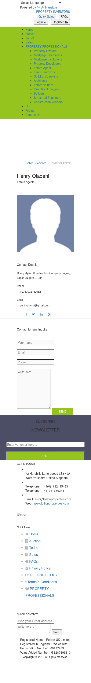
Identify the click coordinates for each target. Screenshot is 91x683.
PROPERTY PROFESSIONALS (46, 46)
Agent (41, 163)
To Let (29, 38)
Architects (40, 80)
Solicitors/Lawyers (46, 76)
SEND (62, 411)
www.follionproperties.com (51, 503)
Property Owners (45, 51)
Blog (28, 106)
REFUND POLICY (43, 574)
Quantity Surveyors (46, 89)
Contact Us (32, 114)
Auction (30, 34)
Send (45, 456)
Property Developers (47, 63)
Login (40, 22)
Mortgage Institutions (48, 59)
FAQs (64, 16)
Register (59, 22)
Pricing (29, 110)
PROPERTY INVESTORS (53, 11)
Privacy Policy (39, 568)
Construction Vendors (48, 102)
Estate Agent (42, 68)
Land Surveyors (44, 72)
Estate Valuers (43, 85)
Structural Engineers (47, 97)
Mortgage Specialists (48, 55)
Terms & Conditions (42, 581)
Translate (51, 7)
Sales (29, 42)
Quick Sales (46, 16)
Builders (39, 93)
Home (29, 29)
